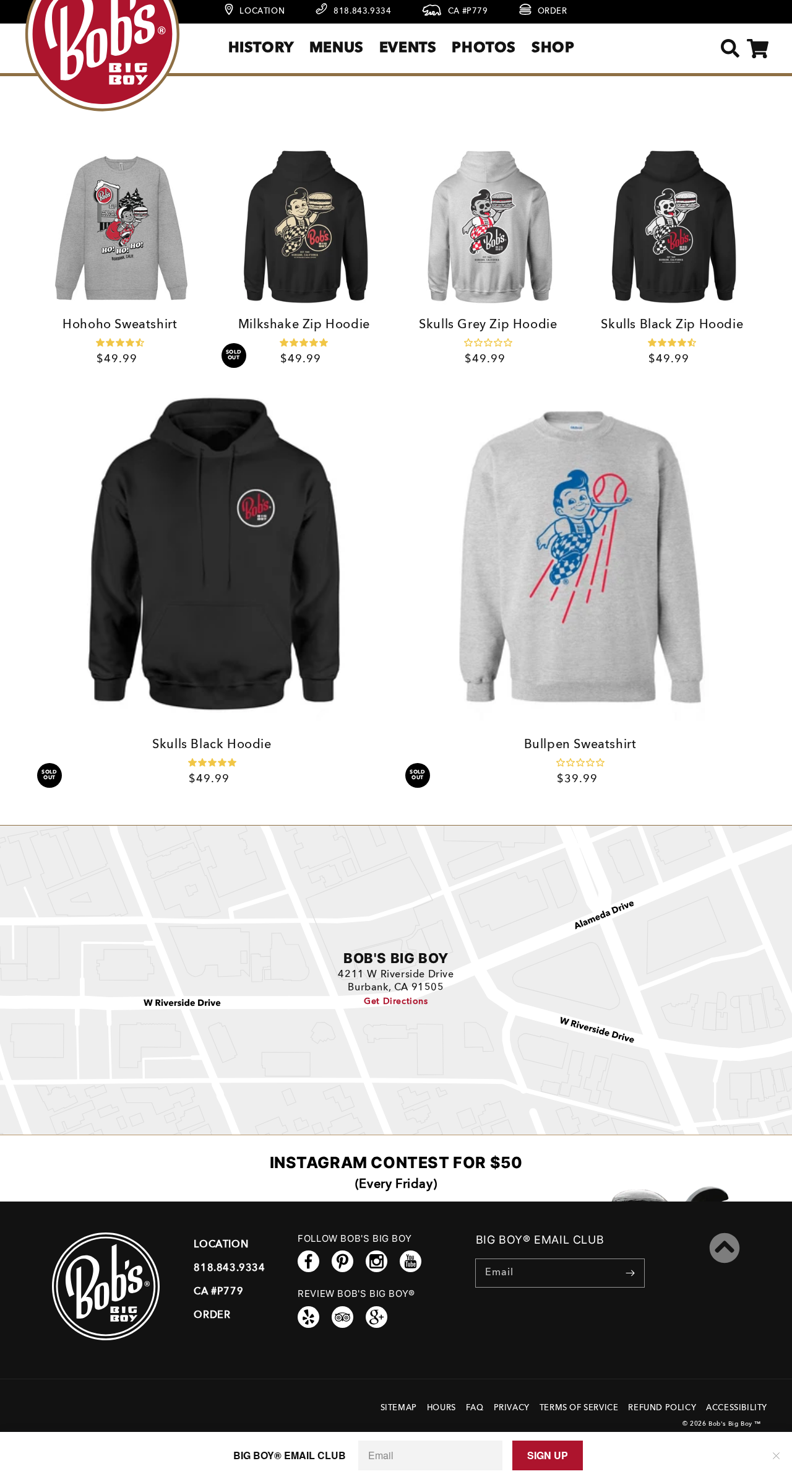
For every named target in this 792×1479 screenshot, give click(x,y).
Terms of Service (579, 1408)
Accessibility (736, 1408)
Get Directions (396, 1001)
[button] (730, 48)
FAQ (475, 1408)
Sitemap (399, 1408)
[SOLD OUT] (304, 227)
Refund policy (662, 1408)
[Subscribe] (630, 1272)
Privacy (512, 1408)
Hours (441, 1408)
